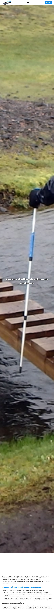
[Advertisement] (27, 562)
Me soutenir (48, 2)
